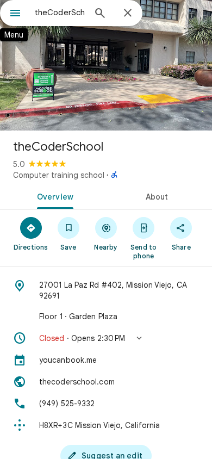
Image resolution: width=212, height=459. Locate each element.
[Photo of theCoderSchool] (106, 65)
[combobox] (60, 12)
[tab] (53, 196)
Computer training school (58, 175)
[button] (106, 338)
